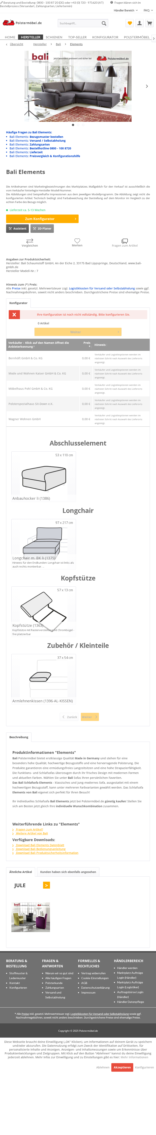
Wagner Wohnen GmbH (25, 419)
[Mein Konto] (139, 23)
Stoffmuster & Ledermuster (18, 975)
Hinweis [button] (100, 345)
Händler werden (127, 968)
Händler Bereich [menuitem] (124, 10)
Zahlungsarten (54, 987)
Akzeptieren (122, 1067)
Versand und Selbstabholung (55, 995)
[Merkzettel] (130, 23)
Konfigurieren (18, 987)
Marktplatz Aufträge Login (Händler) (130, 975)
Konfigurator (18, 303)
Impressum (88, 992)
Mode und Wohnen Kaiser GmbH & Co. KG (37, 373)
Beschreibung (18, 737)
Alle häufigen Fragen (58, 978)
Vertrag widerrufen (93, 973)
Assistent (19, 228)
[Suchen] (104, 23)
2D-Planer (44, 228)
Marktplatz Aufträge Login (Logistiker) (130, 985)
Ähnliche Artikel (20, 872)
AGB (84, 983)
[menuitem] (83, 23)
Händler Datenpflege (130, 1001)
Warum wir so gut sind (59, 973)
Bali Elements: (36, 137)
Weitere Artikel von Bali (31, 833)
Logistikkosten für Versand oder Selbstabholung (102, 288)
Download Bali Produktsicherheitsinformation (46, 853)
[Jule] (30, 917)
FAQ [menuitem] (147, 10)
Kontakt (14, 983)
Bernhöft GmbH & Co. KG (25, 358)
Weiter (75, 332)
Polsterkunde (54, 983)
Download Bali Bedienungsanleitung (40, 849)
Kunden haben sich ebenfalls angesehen (68, 872)
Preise (16, 288)
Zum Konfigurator (39, 219)
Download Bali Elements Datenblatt (39, 845)
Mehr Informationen (134, 1057)
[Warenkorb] (149, 23)
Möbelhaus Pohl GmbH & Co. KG (31, 389)
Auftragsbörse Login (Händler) (130, 994)
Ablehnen (103, 1067)
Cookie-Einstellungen (95, 978)
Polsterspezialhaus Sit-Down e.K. (31, 404)
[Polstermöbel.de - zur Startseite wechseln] (23, 24)
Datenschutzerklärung (95, 987)
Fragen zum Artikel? (29, 829)
